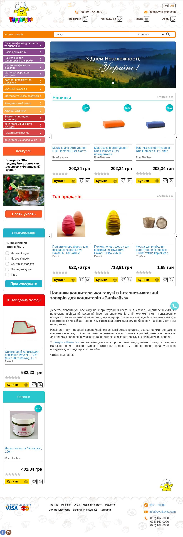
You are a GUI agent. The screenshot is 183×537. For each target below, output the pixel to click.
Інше (14, 274)
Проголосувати (23, 283)
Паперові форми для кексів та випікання (21, 44)
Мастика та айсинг (15, 88)
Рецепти (110, 504)
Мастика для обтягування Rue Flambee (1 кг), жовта (69, 149)
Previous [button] (50, 137)
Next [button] (177, 137)
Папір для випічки (15, 51)
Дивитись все (165, 96)
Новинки (66, 504)
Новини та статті (92, 504)
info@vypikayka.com (162, 511)
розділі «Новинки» (66, 342)
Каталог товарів (14, 34)
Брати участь (24, 214)
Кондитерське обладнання (20, 139)
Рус (166, 5)
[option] (71, 143)
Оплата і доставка (59, 509)
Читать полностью (62, 354)
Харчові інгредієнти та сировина (17, 81)
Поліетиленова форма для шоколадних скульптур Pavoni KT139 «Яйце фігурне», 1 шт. (70, 250)
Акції (77, 504)
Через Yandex (20, 258)
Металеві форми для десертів (17, 74)
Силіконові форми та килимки (17, 66)
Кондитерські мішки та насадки (18, 125)
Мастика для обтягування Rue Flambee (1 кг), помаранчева (111, 151)
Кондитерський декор (17, 103)
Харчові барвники (15, 110)
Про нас (53, 504)
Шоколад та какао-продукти (21, 95)
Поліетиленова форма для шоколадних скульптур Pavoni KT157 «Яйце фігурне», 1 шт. (112, 250)
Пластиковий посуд (16, 132)
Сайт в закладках (22, 263)
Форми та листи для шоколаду (16, 118)
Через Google (20, 253)
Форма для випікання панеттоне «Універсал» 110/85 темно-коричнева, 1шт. (152, 250)
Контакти (105, 509)
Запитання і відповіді (85, 509)
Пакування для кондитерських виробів (18, 59)
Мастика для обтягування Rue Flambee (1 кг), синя (153, 149)
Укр (172, 5)
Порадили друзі (21, 269)
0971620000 (157, 505)
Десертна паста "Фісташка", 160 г (23, 450)
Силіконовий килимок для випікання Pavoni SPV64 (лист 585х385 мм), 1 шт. (22, 355)
